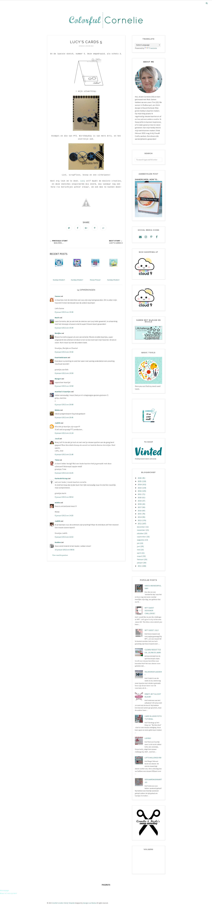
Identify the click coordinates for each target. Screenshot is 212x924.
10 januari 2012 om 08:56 (64, 550)
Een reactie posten (60, 555)
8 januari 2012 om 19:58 (64, 373)
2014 (140, 517)
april (139, 553)
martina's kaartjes (63, 391)
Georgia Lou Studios (89, 903)
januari (140, 563)
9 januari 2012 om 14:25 (64, 515)
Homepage (4, 890)
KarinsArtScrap (61, 478)
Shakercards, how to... (147, 179)
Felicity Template (69, 903)
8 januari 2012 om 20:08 (64, 404)
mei (138, 550)
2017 (140, 507)
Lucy (82, 181)
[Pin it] (95, 228)
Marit (57, 317)
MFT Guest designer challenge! (150, 610)
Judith (57, 423)
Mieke (57, 410)
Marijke (58, 333)
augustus (141, 540)
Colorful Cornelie (57, 903)
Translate (153, 48)
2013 (140, 520)
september (141, 537)
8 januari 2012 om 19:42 (64, 352)
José (57, 438)
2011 (140, 566)
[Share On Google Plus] (86, 228)
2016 (140, 510)
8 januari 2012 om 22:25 (64, 473)
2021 (140, 494)
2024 (140, 484)
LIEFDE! (148, 738)
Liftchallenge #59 (153, 758)
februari (140, 559)
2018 (140, 504)
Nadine (58, 542)
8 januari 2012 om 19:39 (64, 328)
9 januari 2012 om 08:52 (64, 497)
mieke (57, 502)
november (141, 530)
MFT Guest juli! (152, 630)
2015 (140, 514)
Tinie (57, 460)
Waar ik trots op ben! (8, 893)
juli (138, 543)
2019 (140, 501)
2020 (140, 497)
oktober (140, 533)
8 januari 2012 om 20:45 (64, 417)
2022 (140, 491)
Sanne (57, 296)
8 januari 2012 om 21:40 (64, 454)
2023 (140, 488)
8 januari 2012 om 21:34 (64, 433)
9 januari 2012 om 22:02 (64, 537)
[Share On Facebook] (78, 228)
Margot (58, 379)
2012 (140, 523)
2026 (140, 478)
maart (139, 556)
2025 (140, 481)
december (141, 527)
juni (138, 546)
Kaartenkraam (61, 357)
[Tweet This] (69, 228)
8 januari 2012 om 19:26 (64, 312)
